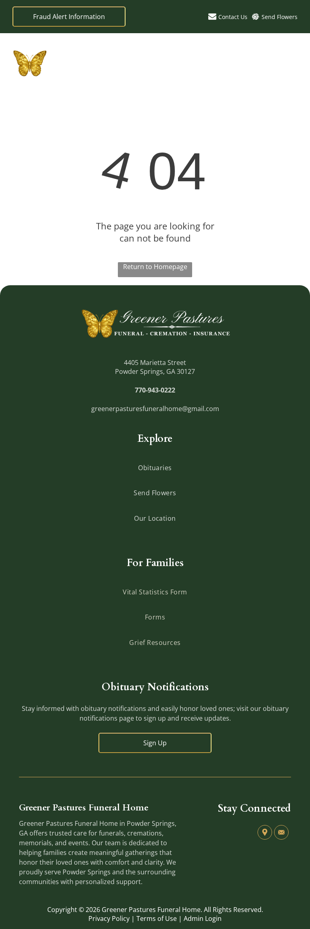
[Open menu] (291, 63)
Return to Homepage (155, 266)
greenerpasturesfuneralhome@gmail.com (155, 408)
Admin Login (203, 918)
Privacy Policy (109, 918)
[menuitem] (155, 467)
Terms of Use (156, 918)
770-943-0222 (155, 390)
